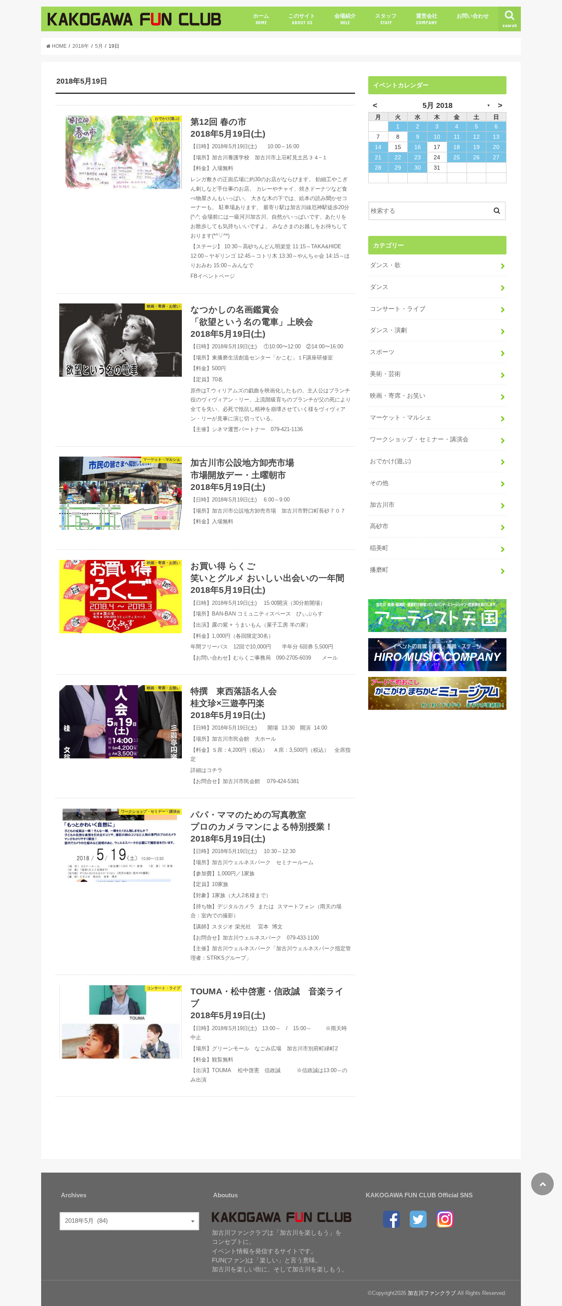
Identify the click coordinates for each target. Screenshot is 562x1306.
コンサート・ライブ (397, 309)
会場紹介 (345, 19)
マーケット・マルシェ (401, 417)
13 (496, 136)
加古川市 (382, 504)
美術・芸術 (385, 374)
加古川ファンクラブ (432, 1293)
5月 (99, 46)
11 (457, 136)
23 (417, 157)
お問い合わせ (473, 16)
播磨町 (379, 570)
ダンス (379, 287)
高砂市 (379, 526)
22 (398, 157)
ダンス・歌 (385, 265)
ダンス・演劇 (388, 330)
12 (476, 136)
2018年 (80, 46)
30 (417, 167)
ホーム (261, 19)
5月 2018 (438, 105)
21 (378, 157)
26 (476, 157)
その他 (379, 483)
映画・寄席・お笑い (397, 395)
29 (398, 167)
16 (417, 147)
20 (496, 147)
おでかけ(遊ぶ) (390, 461)
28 (378, 167)
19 (476, 147)
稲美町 (379, 548)
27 (496, 157)
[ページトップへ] (542, 1184)
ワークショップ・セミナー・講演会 (419, 439)
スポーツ (382, 352)
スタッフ (386, 19)
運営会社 (426, 19)
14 (378, 147)
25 (456, 157)
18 (456, 147)
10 (437, 136)
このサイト (301, 19)
